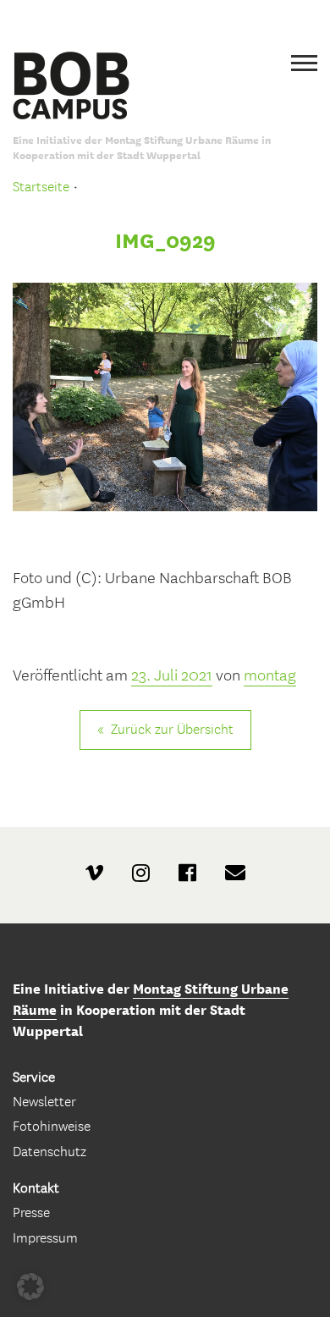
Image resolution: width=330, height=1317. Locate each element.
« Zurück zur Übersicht (165, 729)
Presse (31, 1212)
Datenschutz (49, 1151)
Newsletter (44, 1101)
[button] (30, 1286)
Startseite (41, 187)
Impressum (45, 1238)
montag (270, 675)
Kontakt (36, 1188)
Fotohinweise (52, 1126)
